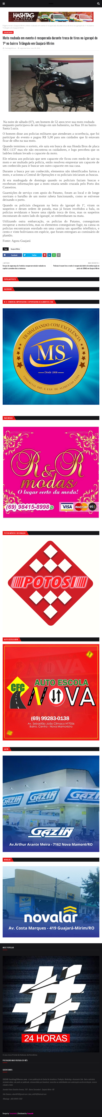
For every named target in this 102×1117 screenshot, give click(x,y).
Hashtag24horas (10, 48)
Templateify (13, 1113)
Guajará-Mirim (19, 26)
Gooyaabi (30, 1113)
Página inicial (7, 26)
